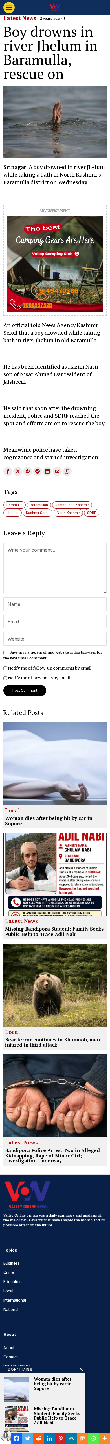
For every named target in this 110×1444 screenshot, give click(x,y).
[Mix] (82, 1438)
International (14, 1300)
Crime (8, 1272)
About (8, 1347)
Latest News (19, 18)
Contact (10, 1356)
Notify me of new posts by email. (39, 677)
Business (11, 1263)
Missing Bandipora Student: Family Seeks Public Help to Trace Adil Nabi (54, 931)
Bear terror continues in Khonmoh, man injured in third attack (52, 1042)
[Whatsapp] (93, 1438)
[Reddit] (38, 1438)
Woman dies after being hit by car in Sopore (48, 821)
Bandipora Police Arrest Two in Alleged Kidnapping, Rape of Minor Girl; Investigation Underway (52, 1156)
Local (12, 811)
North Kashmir (68, 513)
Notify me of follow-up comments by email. (50, 668)
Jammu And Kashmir (72, 505)
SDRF (91, 513)
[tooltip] (7, 471)
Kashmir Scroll (37, 513)
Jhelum (12, 513)
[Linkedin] (49, 1438)
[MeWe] (71, 1438)
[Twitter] (27, 1438)
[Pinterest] (60, 1438)
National (10, 1309)
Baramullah (39, 505)
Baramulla (14, 505)
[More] (104, 1438)
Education (12, 1281)
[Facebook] (16, 1438)
